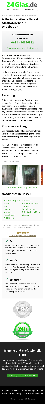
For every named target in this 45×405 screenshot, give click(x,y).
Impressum (21, 399)
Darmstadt (27, 200)
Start (4, 15)
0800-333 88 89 (31, 375)
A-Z (8, 9)
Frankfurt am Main (30, 203)
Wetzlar (25, 215)
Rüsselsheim (9, 215)
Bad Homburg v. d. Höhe (12, 202)
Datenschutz (30, 399)
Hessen (11, 15)
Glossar (13, 399)
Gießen (25, 206)
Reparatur (17, 9)
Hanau (7, 209)
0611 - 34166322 (22, 42)
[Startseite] (22, 4)
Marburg (8, 212)
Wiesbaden (9, 217)
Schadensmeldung (31, 9)
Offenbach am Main (31, 212)
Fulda (6, 206)
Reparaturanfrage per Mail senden (22, 48)
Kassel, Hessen (29, 209)
